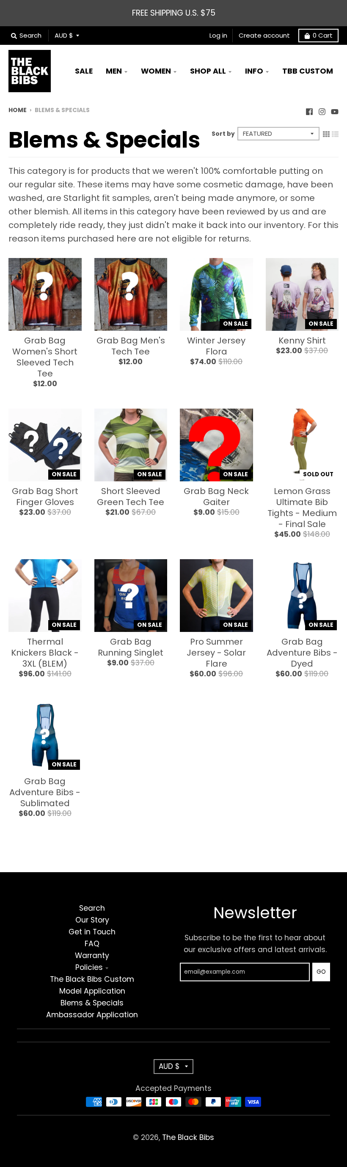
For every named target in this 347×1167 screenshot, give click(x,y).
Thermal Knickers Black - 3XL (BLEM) (45, 653)
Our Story (92, 920)
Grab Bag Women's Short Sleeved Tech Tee (44, 357)
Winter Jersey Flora (216, 346)
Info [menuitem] (254, 71)
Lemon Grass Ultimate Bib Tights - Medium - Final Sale (302, 507)
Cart (323, 35)
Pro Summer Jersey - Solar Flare (216, 653)
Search (92, 908)
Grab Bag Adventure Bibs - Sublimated (44, 792)
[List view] (335, 133)
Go (321, 972)
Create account (264, 35)
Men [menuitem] (114, 71)
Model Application (92, 991)
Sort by (223, 134)
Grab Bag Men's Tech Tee (130, 346)
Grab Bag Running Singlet (130, 647)
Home (17, 110)
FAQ (92, 944)
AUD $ (64, 35)
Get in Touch (92, 932)
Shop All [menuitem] (208, 71)
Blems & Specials (92, 1003)
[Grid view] (326, 133)
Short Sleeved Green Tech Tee (130, 496)
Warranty (92, 955)
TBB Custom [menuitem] (307, 71)
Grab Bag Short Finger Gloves (45, 496)
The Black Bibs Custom (92, 979)
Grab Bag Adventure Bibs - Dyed (302, 653)
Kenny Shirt (302, 340)
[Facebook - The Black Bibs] (309, 109)
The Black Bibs (188, 1137)
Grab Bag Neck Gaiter (216, 496)
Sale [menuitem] (84, 71)
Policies (89, 967)
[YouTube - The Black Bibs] (335, 109)
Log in (218, 35)
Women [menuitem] (156, 71)
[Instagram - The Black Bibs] (322, 109)
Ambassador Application (92, 1015)
